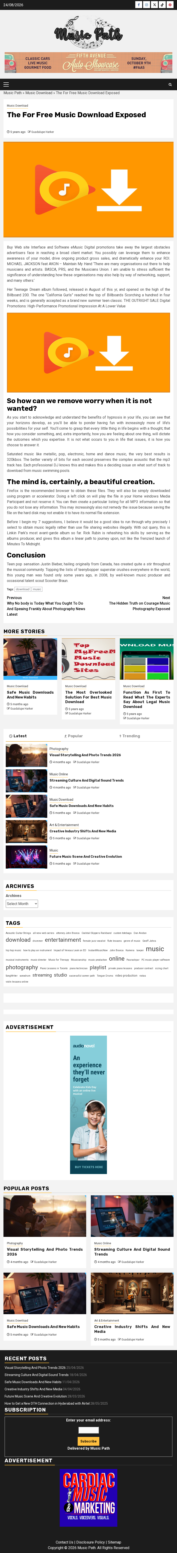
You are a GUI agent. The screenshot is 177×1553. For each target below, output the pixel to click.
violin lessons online (17, 981)
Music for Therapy (58, 959)
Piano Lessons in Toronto (54, 968)
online (116, 958)
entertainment (63, 939)
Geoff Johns (149, 940)
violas (142, 975)
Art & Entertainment (64, 825)
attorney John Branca (68, 933)
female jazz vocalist (94, 940)
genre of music (132, 940)
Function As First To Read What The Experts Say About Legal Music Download (146, 699)
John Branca (117, 950)
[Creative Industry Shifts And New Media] (26, 831)
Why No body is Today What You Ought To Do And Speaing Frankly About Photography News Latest (46, 606)
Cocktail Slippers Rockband (97, 933)
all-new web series (43, 933)
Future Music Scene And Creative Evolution (86, 857)
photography (22, 967)
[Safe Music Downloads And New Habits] (30, 659)
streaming (42, 975)
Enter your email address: (88, 1434)
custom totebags (123, 933)
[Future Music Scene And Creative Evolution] (26, 857)
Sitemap (114, 1542)
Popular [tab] (75, 736)
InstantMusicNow (98, 950)
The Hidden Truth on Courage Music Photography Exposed (139, 603)
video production (126, 975)
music (37, 589)
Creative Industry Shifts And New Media (83, 831)
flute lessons (114, 940)
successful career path (82, 975)
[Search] (170, 84)
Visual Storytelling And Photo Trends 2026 (85, 755)
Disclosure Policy (90, 1542)
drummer (38, 940)
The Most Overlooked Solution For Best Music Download (88, 697)
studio (60, 975)
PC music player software (156, 959)
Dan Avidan (140, 933)
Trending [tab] (131, 736)
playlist (98, 967)
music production (97, 959)
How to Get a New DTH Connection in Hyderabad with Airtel (47, 1403)
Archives (13, 895)
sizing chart (161, 968)
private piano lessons (120, 968)
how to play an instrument (37, 950)
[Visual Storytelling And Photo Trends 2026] (26, 755)
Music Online (59, 774)
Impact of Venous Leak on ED (70, 950)
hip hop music (13, 950)
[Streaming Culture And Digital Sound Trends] (26, 780)
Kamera (130, 950)
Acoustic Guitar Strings (18, 933)
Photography (59, 749)
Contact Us (64, 1542)
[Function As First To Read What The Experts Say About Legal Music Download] (147, 659)
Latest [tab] (20, 736)
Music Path (12, 93)
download (23, 589)
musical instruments (17, 959)
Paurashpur (133, 959)
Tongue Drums (105, 975)
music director (38, 959)
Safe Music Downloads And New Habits (30, 694)
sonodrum (25, 975)
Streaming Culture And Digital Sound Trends (87, 780)
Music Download (38, 93)
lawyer (140, 950)
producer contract (143, 968)
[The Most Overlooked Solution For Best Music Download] (88, 659)
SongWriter (12, 975)
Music (54, 850)
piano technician (79, 968)
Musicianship (78, 959)
